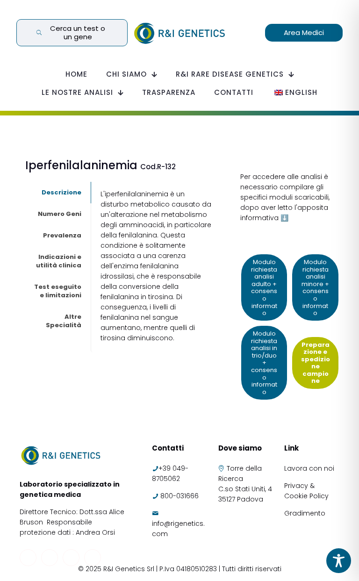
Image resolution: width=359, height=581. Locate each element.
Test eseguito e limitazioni (57, 291)
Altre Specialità (63, 321)
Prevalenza (62, 235)
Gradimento (304, 513)
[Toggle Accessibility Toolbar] (338, 560)
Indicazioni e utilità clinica (58, 261)
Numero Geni (59, 213)
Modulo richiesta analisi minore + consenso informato (315, 287)
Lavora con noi (310, 468)
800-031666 (179, 496)
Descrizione (61, 192)
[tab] (58, 192)
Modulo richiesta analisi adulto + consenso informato (264, 287)
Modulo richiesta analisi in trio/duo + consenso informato (264, 362)
